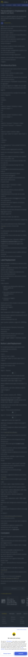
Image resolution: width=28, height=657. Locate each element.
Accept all (21, 653)
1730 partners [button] (9, 641)
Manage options (7, 653)
